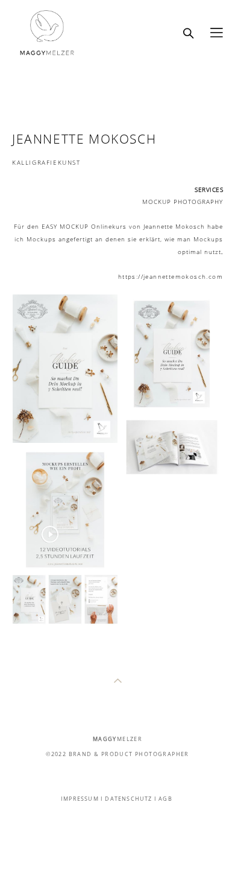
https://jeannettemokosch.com (170, 276)
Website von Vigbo (117, 853)
